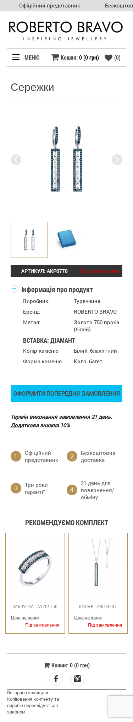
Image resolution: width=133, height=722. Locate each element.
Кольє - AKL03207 (98, 606)
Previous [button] (16, 159)
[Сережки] (66, 159)
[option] (66, 159)
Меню (31, 57)
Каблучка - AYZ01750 (34, 606)
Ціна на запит (25, 618)
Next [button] (117, 159)
